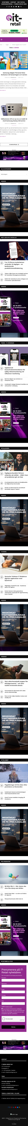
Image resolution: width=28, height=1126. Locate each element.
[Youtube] (16, 6)
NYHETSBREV (5, 2)
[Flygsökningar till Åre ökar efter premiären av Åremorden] (14, 773)
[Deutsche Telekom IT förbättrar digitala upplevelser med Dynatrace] (14, 565)
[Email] (18, 6)
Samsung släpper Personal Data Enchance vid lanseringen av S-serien (14, 74)
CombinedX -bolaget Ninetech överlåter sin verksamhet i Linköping (16, 385)
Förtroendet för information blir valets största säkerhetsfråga (15, 691)
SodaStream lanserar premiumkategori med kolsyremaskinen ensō (15, 792)
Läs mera (2, 90)
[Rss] (19, 1107)
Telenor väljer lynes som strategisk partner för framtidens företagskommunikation (16, 274)
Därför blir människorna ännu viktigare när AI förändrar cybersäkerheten (16, 279)
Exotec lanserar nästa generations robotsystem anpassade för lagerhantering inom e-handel (16, 592)
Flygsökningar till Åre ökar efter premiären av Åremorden (16, 786)
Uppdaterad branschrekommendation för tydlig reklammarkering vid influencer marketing (15, 371)
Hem (1, 44)
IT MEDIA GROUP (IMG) (20, 4)
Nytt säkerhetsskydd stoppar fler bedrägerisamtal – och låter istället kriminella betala (16, 683)
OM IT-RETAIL (21, 2)
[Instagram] (9, 6)
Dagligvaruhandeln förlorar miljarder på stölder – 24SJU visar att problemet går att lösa (16, 475)
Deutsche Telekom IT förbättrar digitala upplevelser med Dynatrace (16, 578)
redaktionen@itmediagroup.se (9, 1089)
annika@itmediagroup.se (12, 1085)
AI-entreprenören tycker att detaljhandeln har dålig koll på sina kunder (16, 483)
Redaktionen (13, 77)
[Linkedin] (13, 6)
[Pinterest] (11, 6)
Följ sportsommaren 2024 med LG (14, 899)
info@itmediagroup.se (11, 1072)
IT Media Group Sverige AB (14, 1119)
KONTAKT (13, 2)
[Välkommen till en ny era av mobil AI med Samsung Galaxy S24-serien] (14, 106)
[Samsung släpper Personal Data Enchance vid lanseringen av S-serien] (14, 60)
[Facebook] (8, 1107)
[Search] (26, 39)
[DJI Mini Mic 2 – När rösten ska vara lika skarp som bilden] (14, 874)
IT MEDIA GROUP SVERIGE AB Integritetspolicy (13, 1098)
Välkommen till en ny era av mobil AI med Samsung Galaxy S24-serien (14, 120)
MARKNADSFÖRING (7, 4)
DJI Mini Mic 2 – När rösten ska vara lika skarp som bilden (15, 887)
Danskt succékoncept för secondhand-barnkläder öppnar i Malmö (15, 488)
